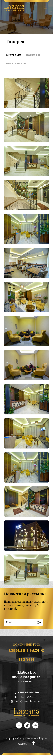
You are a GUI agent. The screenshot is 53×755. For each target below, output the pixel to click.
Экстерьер (14, 55)
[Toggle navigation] (45, 7)
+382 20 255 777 (28, 696)
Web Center (30, 738)
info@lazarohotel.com (28, 701)
